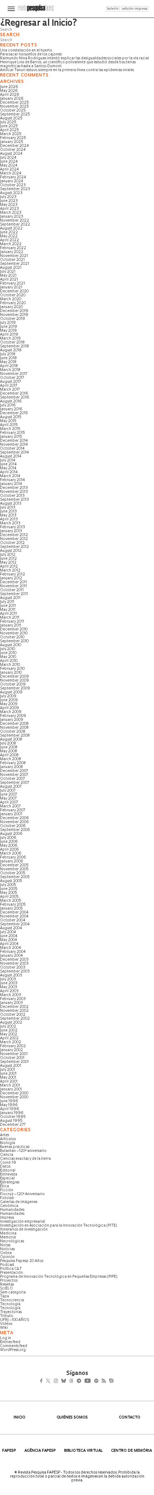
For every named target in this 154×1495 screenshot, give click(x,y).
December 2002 (14, 1007)
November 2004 (14, 917)
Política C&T (11, 1269)
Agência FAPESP (40, 1451)
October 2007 (12, 779)
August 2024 (11, 154)
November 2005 (14, 869)
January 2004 (11, 956)
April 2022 (9, 240)
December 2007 (14, 771)
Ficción (6, 1190)
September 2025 (15, 115)
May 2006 (9, 846)
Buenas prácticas (14, 1147)
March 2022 (10, 244)
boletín (113, 8)
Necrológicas (12, 1241)
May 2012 (8, 563)
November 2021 (14, 256)
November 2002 (14, 1011)
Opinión (7, 1257)
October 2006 (13, 826)
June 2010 (8, 653)
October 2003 (12, 968)
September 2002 (15, 1019)
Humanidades (12, 1210)
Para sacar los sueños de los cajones (31, 54)
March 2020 (10, 299)
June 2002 (9, 1031)
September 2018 (14, 346)
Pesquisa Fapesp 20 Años (21, 1261)
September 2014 (14, 453)
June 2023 (9, 201)
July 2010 (7, 649)
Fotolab (7, 1198)
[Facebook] (43, 1382)
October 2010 (12, 637)
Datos (5, 1167)
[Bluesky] (71, 1382)
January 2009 (11, 720)
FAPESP (9, 1451)
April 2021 (9, 280)
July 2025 (8, 122)
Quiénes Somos (72, 1418)
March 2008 (10, 759)
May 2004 (8, 940)
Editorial (7, 1171)
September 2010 (14, 641)
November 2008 (14, 728)
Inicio (19, 1418)
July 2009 (8, 696)
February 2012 (12, 574)
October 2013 (12, 496)
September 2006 (15, 830)
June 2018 (8, 358)
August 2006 (11, 834)
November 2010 (14, 633)
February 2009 (13, 716)
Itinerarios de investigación (24, 1230)
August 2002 (11, 1023)
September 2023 (15, 189)
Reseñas (7, 1285)
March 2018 (10, 370)
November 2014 (14, 445)
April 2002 (9, 1038)
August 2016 (11, 402)
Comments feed (13, 1346)
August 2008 (11, 740)
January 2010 (11, 673)
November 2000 (14, 1097)
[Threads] (82, 1382)
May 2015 (8, 421)
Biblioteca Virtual (83, 1451)
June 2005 (9, 889)
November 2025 (14, 107)
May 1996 (9, 1105)
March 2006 (10, 854)
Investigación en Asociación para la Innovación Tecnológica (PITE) (58, 1226)
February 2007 (12, 810)
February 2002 (13, 1046)
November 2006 (14, 822)
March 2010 (10, 665)
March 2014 (10, 476)
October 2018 (12, 343)
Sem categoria (13, 1292)
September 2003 (15, 972)
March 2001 (10, 1086)
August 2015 (10, 417)
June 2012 (8, 559)
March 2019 (10, 339)
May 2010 (8, 657)
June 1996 (9, 1101)
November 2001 (14, 1054)
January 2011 (10, 626)
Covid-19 (8, 1163)
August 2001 (10, 1066)
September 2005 (15, 877)
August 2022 (11, 229)
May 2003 (8, 987)
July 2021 (7, 272)
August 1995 (11, 1121)
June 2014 (8, 464)
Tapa (4, 1296)
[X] (51, 1382)
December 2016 (14, 394)
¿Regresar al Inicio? (38, 23)
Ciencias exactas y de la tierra (25, 1159)
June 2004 (9, 936)
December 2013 (14, 488)
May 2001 (8, 1078)
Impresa (7, 1218)
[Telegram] (92, 1382)
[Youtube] (103, 1382)
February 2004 (13, 952)
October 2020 (12, 295)
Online (6, 1253)
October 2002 (12, 1015)
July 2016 (8, 405)
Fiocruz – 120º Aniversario (22, 1194)
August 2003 (11, 975)
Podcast (7, 1265)
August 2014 (10, 457)
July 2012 (7, 555)
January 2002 (11, 1050)
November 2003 (14, 964)
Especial (7, 1178)
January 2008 (11, 767)
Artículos (8, 1139)
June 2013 (8, 512)
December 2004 (14, 913)
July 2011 (7, 602)
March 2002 (10, 1042)
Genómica (9, 1206)
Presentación (11, 1273)
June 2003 (9, 983)
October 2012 (12, 543)
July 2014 (7, 460)
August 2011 (10, 598)
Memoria (8, 1237)
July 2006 (8, 838)
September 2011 (14, 594)
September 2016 (14, 398)
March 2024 (10, 173)
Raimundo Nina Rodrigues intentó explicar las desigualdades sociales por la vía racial (74, 58)
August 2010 (10, 645)
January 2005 (11, 909)
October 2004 (12, 920)
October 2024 (13, 150)
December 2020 (14, 291)
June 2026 (9, 87)
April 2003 (9, 991)
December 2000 (14, 1093)
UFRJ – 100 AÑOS (14, 1320)
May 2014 (8, 468)
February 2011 (12, 622)
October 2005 (12, 873)
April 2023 (9, 209)
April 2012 (9, 567)
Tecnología (10, 1304)
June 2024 (9, 162)
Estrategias (9, 1182)
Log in (5, 1338)
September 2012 (14, 547)
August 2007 (10, 787)
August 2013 (10, 504)
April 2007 (9, 803)
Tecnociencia (12, 1300)
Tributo (6, 1316)
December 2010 (14, 630)
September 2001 (14, 1062)
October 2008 (12, 732)
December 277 (12, 1125)
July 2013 (7, 508)
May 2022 (9, 236)
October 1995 (13, 1117)
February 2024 (13, 177)
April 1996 (9, 1109)
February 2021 (12, 284)
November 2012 (14, 539)
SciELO (6, 1289)
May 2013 (8, 516)
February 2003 (13, 999)
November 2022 (14, 221)
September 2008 (15, 736)
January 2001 (11, 1089)
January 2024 (11, 181)
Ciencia (6, 1155)
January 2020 (11, 307)
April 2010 (9, 661)
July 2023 (8, 197)
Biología (7, 1143)
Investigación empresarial (22, 1222)
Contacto (129, 1418)
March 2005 (10, 901)
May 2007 (8, 799)
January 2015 (11, 437)
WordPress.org (13, 1350)
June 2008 (9, 747)
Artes (4, 1135)
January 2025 (11, 142)
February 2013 (12, 527)
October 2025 (13, 111)
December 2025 (14, 103)
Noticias (7, 1249)
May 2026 (9, 91)
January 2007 (11, 814)
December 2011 (13, 582)
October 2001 (12, 1058)
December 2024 (14, 146)
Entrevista (8, 1175)
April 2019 (9, 335)
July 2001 (7, 1070)
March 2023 (10, 213)
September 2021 (14, 264)
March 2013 (10, 523)
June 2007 (8, 795)
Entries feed (10, 1342)
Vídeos (6, 1324)
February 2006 (13, 858)
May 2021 (8, 276)
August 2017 (10, 382)
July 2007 (7, 791)
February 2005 (13, 905)
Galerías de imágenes (18, 1202)
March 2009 (10, 712)
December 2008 (14, 724)
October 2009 (13, 685)
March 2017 (10, 390)
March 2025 (10, 134)
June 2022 (9, 232)
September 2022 (15, 225)
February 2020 (13, 303)
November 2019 (14, 315)
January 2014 (11, 484)
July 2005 (8, 885)
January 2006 (11, 861)
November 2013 (14, 492)
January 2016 (11, 409)
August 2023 (11, 193)
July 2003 (8, 979)
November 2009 (14, 681)
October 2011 (12, 590)
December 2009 (14, 677)
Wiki (4, 1328)
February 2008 (13, 763)
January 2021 (11, 287)
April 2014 (9, 472)
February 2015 (12, 433)
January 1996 (12, 1113)
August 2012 (10, 551)
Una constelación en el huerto (26, 51)
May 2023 (9, 205)
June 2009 (9, 700)
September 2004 (15, 924)
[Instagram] (60, 1382)
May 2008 (8, 751)
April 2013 (9, 519)
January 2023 (11, 217)
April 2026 (9, 95)
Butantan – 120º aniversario (23, 1151)
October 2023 (13, 185)
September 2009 (15, 688)
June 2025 (9, 126)
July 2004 (8, 932)
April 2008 (9, 755)
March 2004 (10, 948)
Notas (5, 1245)
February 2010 (12, 669)
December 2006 (14, 818)
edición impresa (134, 8)
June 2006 (9, 842)
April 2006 (9, 850)
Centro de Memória (131, 1451)
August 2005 (11, 881)
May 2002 (8, 1034)
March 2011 (9, 618)
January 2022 (11, 252)
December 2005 (14, 865)
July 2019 (8, 323)
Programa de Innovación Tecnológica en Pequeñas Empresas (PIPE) (58, 1277)
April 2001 (9, 1082)
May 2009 (9, 704)
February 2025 (13, 138)
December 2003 (14, 960)
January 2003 (11, 1003)
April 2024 (9, 170)
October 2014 (12, 449)
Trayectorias (11, 1312)
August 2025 (11, 118)
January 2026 (12, 99)
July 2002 (8, 1027)
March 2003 (10, 995)
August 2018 (10, 350)
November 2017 (13, 374)
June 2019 (8, 327)
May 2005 (8, 893)
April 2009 (9, 708)
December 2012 (14, 535)
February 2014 (12, 480)
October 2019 (12, 319)
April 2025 (9, 130)
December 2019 (14, 311)
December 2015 (14, 413)
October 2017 (12, 378)
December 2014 (14, 441)
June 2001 (8, 1074)
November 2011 (13, 586)
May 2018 (8, 362)
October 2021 (12, 260)
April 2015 (9, 425)
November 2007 (14, 775)
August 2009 (11, 692)
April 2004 (9, 944)
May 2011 (7, 610)
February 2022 (13, 248)
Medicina (8, 1234)
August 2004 (11, 928)
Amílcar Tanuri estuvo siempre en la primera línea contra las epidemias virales (67, 70)
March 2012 (10, 571)
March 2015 (10, 429)
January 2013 (11, 531)
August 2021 (10, 268)
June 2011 (8, 606)
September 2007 (14, 783)
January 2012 (11, 578)
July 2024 (8, 158)
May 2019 (8, 331)
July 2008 (8, 744)
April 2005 (9, 897)
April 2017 (8, 386)
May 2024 (9, 166)
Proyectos (9, 1281)
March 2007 (10, 806)
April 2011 (8, 614)
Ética (4, 1186)
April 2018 (9, 366)
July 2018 (7, 354)
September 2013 (14, 500)
